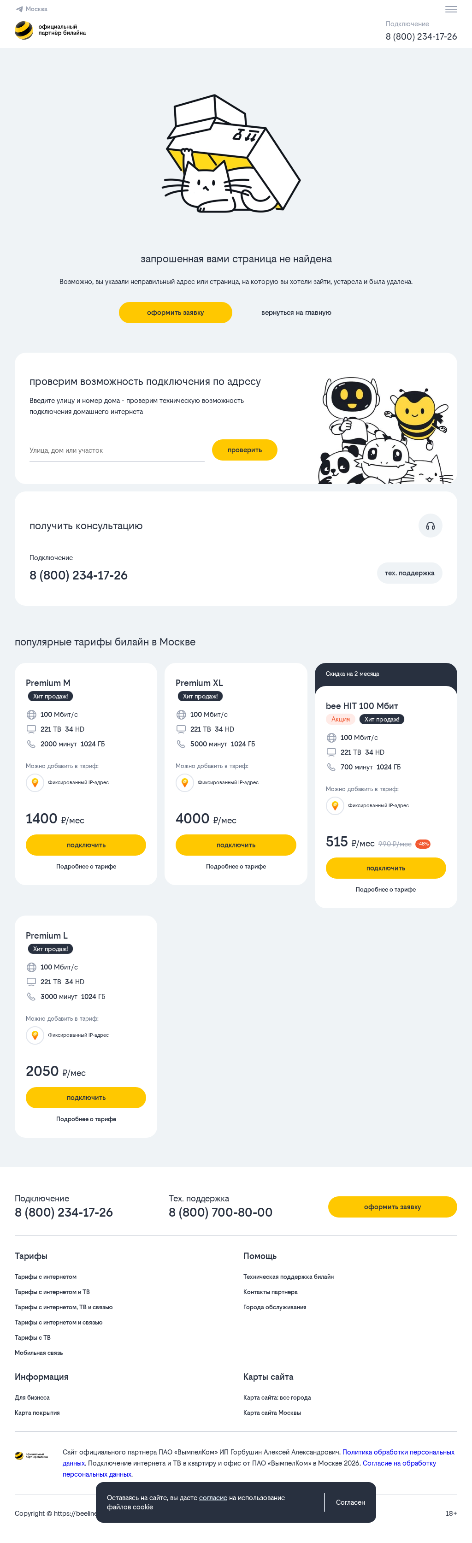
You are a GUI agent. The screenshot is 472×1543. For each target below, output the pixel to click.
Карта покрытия (37, 1412)
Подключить (86, 845)
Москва (36, 9)
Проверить (245, 450)
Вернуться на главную (296, 312)
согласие (213, 1498)
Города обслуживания (275, 1307)
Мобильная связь (39, 1352)
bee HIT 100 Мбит (362, 706)
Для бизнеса (32, 1397)
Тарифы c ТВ (33, 1337)
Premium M (48, 683)
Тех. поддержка (410, 573)
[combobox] (117, 450)
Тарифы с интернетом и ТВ (52, 1292)
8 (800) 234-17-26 (421, 36)
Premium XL (199, 683)
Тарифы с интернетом (46, 1276)
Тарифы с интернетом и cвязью (59, 1322)
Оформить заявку (175, 312)
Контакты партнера (270, 1292)
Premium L (47, 935)
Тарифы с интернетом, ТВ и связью (64, 1307)
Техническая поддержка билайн (288, 1276)
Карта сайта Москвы (272, 1412)
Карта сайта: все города (277, 1397)
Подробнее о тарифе (86, 866)
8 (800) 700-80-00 (221, 1212)
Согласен (350, 1502)
